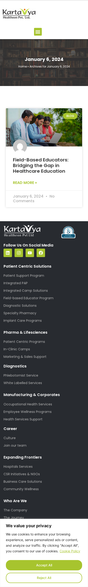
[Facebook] (41, 253)
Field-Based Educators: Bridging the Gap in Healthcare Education (41, 165)
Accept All (44, 565)
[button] (38, 32)
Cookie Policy (70, 551)
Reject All (44, 578)
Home (22, 66)
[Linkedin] (8, 253)
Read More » (25, 182)
